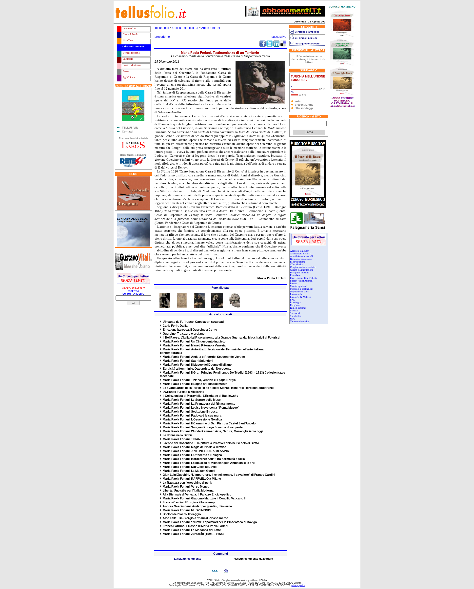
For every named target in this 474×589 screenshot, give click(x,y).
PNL (292, 299)
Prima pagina (129, 28)
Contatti (127, 131)
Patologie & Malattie (300, 297)
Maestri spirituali (298, 286)
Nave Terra (127, 40)
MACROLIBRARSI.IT (133, 288)
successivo (279, 36)
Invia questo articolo (307, 43)
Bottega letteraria (130, 52)
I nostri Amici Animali (301, 280)
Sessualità (295, 313)
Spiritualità (295, 316)
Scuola (125, 71)
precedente (162, 36)
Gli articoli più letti (306, 38)
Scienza (293, 310)
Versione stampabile (307, 31)
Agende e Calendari (299, 250)
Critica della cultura (133, 46)
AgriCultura (128, 77)
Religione (295, 305)
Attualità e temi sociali (301, 256)
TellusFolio (162, 28)
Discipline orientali (299, 272)
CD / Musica (296, 264)
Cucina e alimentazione (301, 269)
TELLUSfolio (130, 127)
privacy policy (298, 585)
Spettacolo (127, 58)
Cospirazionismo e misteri (303, 267)
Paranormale (296, 294)
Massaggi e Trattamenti (301, 288)
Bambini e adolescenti (301, 259)
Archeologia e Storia (300, 253)
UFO (292, 318)
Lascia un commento (187, 558)
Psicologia (295, 302)
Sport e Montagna (131, 65)
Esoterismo (295, 275)
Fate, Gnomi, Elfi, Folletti (303, 278)
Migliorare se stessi (299, 291)
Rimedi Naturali (298, 307)
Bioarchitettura (297, 261)
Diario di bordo (130, 34)
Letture (293, 283)
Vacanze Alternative (299, 321)
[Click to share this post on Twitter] (269, 45)
